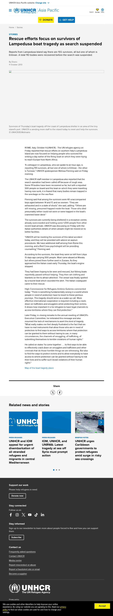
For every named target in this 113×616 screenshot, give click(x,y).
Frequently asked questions (22, 551)
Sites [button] (102, 12)
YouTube (30, 515)
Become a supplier (18, 573)
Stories (20, 27)
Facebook (11, 515)
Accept (102, 606)
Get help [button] (68, 20)
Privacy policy (14, 599)
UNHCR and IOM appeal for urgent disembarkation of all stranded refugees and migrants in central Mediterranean (22, 452)
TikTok (36, 515)
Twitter (23, 515)
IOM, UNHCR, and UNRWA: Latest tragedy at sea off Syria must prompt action (54, 448)
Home (11, 27)
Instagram (17, 515)
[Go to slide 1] (54, 470)
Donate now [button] (17, 495)
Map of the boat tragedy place (39, 368)
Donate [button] (97, 12)
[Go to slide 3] (60, 470)
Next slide (101, 422)
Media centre (15, 560)
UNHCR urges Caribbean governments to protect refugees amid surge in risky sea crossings (88, 450)
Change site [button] (40, 2)
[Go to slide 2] (57, 470)
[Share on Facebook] (59, 392)
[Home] (23, 11)
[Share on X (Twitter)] (52, 392)
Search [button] (91, 12)
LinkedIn (42, 515)
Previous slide (12, 422)
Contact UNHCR (17, 556)
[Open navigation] (10, 10)
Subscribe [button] (16, 537)
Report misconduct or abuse (22, 564)
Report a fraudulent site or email (24, 569)
